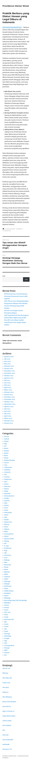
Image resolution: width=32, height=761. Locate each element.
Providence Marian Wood (15, 6)
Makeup (7, 560)
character (7, 472)
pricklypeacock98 (10, 229)
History (6, 524)
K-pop (6, 546)
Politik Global (8, 591)
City (5, 474)
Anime (6, 441)
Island (6, 536)
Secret (6, 610)
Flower (6, 505)
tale (5, 629)
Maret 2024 (8, 418)
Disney (6, 489)
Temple (6, 638)
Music (6, 569)
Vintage (6, 648)
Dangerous (8, 479)
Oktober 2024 (8, 402)
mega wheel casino (8, 716)
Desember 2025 (9, 371)
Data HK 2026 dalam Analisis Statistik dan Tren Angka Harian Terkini (15, 322)
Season (6, 607)
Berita (6, 453)
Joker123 (5, 692)
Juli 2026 (7, 359)
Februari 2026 (9, 366)
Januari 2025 (8, 394)
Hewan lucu (8, 522)
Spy (5, 622)
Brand (6, 458)
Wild (5, 650)
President (7, 593)
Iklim (6, 531)
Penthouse (7, 586)
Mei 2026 (7, 364)
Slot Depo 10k (7, 678)
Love (5, 557)
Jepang (6, 541)
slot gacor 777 (7, 749)
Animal (6, 439)
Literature (7, 555)
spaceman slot (9, 619)
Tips (5, 641)
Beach (6, 448)
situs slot (5, 735)
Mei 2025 (7, 385)
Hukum (6, 529)
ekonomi (7, 493)
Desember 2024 (9, 397)
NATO (6, 579)
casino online (7, 720)
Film (5, 503)
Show (6, 614)
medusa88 (5, 744)
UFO (5, 643)
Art (5, 446)
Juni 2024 (7, 411)
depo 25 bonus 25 (8, 711)
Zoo (5, 655)
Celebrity (7, 470)
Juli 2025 (7, 380)
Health (6, 519)
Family (6, 498)
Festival (6, 500)
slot (3, 730)
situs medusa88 (7, 739)
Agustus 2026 (8, 356)
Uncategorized (6, 230)
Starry (6, 624)
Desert (6, 484)
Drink (6, 491)
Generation (8, 512)
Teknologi (7, 636)
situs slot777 (6, 706)
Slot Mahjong (7, 697)
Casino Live (6, 682)
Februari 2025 (9, 392)
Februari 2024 (9, 421)
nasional (7, 576)
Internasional (8, 534)
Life (5, 553)
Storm (6, 626)
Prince (6, 595)
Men (5, 562)
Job (5, 543)
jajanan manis (9, 538)
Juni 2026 (7, 361)
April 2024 (7, 416)
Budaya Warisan (9, 460)
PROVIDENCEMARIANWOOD (12, 27)
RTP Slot (5, 673)
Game (6, 510)
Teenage (7, 633)
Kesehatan (7, 548)
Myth (6, 574)
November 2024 (9, 399)
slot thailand (6, 725)
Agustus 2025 (8, 378)
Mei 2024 (7, 413)
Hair (5, 517)
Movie (6, 567)
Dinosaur (7, 486)
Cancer (6, 462)
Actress (6, 436)
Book (6, 455)
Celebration (8, 467)
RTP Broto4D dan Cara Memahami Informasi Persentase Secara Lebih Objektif (16, 296)
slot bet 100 (6, 668)
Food (6, 508)
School (6, 605)
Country (7, 477)
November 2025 (9, 373)
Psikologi (7, 598)
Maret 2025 (8, 390)
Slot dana (5, 687)
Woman (6, 652)
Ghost (6, 515)
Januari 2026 (8, 368)
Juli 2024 (7, 409)
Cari (3, 276)
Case (5, 465)
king (5, 550)
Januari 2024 (8, 423)
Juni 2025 (7, 383)
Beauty (6, 451)
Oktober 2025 (8, 375)
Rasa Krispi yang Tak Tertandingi (15, 600)
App (5, 443)
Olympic (7, 584)
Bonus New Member (9, 701)
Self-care (7, 612)
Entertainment (9, 496)
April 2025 (7, 387)
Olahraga (7, 581)
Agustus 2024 (8, 406)
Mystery (7, 572)
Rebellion (7, 603)
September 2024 (9, 404)
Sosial (6, 617)
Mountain (7, 565)
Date (5, 481)
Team (6, 631)
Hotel (6, 527)
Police (6, 588)
